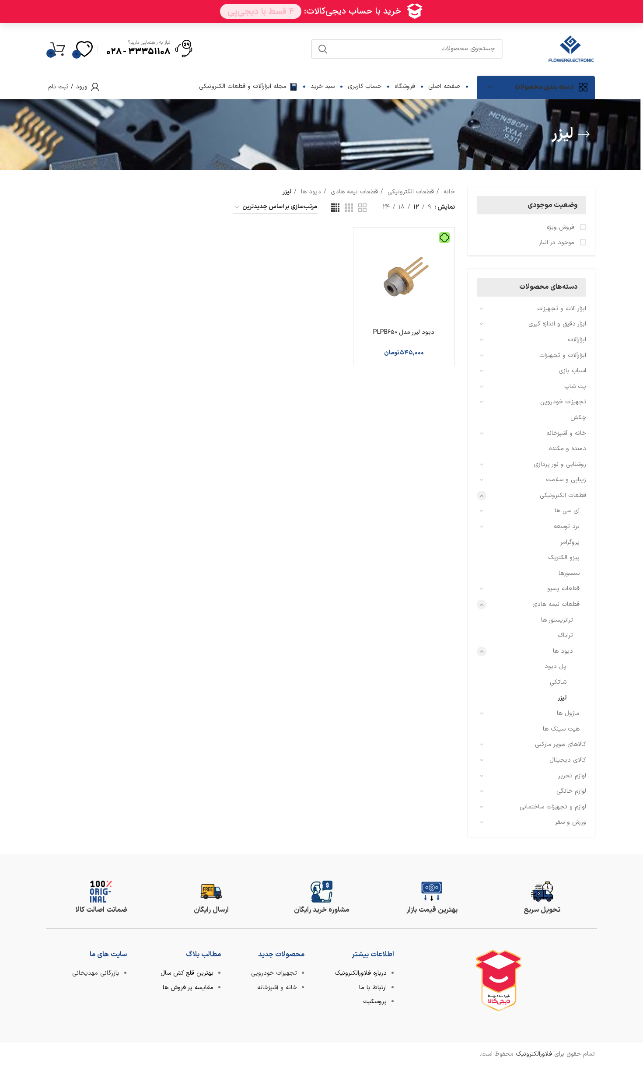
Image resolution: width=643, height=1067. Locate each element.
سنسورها (569, 573)
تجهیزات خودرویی (563, 401)
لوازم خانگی (571, 791)
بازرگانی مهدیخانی (95, 973)
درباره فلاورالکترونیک (361, 973)
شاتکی (558, 682)
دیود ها (563, 651)
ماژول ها (568, 713)
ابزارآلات (577, 339)
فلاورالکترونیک (534, 1054)
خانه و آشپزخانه (566, 433)
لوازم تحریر (572, 775)
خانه (448, 191)
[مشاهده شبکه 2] (362, 207)
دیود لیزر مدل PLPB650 (403, 332)
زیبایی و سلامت (566, 479)
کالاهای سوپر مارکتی (560, 744)
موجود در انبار (558, 242)
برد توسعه (567, 526)
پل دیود (555, 666)
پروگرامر (570, 542)
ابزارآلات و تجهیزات (562, 355)
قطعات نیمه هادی (556, 604)
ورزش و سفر (570, 822)
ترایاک (565, 635)
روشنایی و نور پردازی (560, 464)
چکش (578, 417)
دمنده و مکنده (567, 448)
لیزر (562, 698)
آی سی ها (567, 510)
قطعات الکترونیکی (563, 495)
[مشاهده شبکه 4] (335, 207)
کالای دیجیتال (567, 760)
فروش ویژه (562, 227)
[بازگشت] (584, 134)
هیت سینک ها (561, 729)
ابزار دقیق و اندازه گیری (557, 324)
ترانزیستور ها (557, 620)
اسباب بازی (572, 370)
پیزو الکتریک (564, 557)
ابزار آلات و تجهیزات (561, 308)
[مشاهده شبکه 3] (349, 207)
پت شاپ (575, 386)
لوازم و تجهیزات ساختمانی (553, 807)
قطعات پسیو (563, 588)
